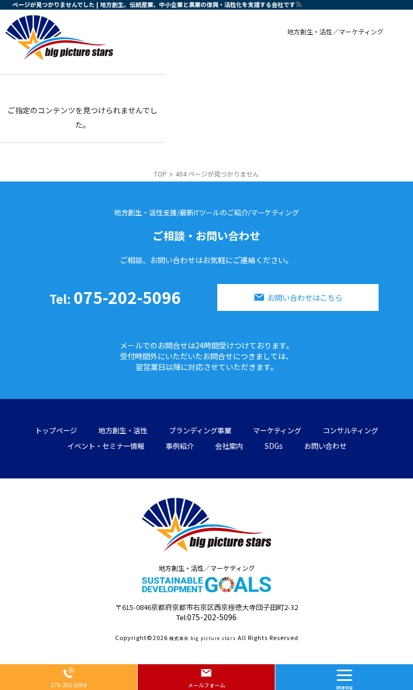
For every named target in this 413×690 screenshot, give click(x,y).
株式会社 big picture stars (202, 638)
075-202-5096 (115, 297)
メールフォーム (206, 685)
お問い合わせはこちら (305, 297)
